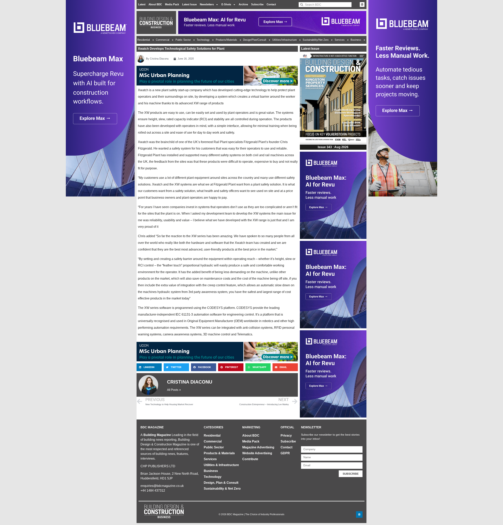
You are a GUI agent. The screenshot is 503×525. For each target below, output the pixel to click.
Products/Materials (226, 39)
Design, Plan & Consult (221, 482)
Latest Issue (189, 4)
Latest (141, 4)
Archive (243, 4)
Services (340, 39)
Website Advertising (257, 453)
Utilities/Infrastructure (284, 39)
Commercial (162, 39)
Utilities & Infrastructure (221, 465)
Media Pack (172, 4)
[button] (149, 367)
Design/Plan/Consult (254, 39)
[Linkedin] (362, 4)
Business (356, 39)
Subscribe (257, 4)
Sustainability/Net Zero (316, 39)
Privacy (286, 435)
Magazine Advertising (258, 447)
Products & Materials (219, 453)
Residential (143, 39)
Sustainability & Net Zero (222, 488)
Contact (271, 4)
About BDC (155, 4)
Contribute (250, 459)
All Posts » (174, 389)
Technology (203, 39)
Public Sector (183, 39)
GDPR (285, 453)
